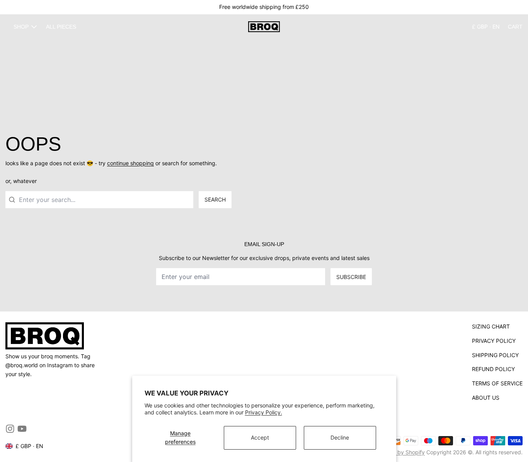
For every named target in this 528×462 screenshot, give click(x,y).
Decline (339, 437)
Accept (260, 437)
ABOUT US (485, 397)
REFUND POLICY (493, 369)
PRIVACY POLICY (494, 340)
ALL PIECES (61, 27)
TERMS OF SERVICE (497, 383)
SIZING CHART (491, 326)
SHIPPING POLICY (495, 355)
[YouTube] (22, 428)
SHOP (21, 27)
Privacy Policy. (263, 412)
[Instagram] (10, 428)
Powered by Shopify (399, 452)
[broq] (263, 26)
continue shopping (130, 163)
